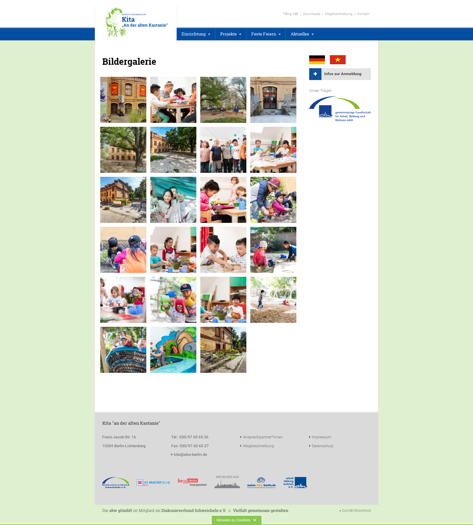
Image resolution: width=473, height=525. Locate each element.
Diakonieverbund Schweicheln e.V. (193, 510)
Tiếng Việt (290, 14)
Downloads (311, 14)
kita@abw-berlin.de (190, 454)
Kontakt (363, 14)
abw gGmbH (120, 510)
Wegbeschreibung (339, 14)
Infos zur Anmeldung (342, 73)
